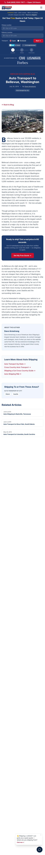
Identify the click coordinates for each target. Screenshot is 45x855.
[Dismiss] (41, 835)
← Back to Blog (8, 105)
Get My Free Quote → (22, 255)
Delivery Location (7, 32)
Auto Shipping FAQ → (12, 374)
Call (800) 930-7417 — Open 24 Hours (23, 2)
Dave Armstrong (30, 86)
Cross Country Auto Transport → (17, 367)
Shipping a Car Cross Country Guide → (19, 371)
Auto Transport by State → (15, 364)
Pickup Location (6, 25)
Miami (8, 394)
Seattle (15, 394)
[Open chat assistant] (39, 849)
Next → (38, 41)
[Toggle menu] (41, 7)
